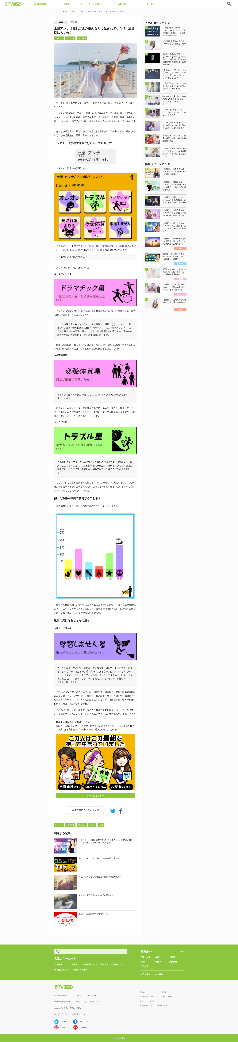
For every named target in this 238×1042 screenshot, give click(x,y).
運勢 (143, 961)
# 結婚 (101, 825)
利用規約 (165, 992)
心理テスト (103, 964)
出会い (158, 961)
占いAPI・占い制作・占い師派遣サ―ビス (69, 1014)
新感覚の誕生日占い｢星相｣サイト (72, 722)
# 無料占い (82, 38)
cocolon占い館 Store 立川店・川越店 (68, 1008)
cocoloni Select (92, 996)
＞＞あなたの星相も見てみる (70, 257)
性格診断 (144, 966)
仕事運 (172, 957)
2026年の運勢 (81, 970)
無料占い (61, 964)
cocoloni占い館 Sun (61, 996)
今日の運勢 (145, 974)
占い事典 (159, 974)
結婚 (61, 22)
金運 (157, 957)
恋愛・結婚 (145, 957)
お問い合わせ (167, 997)
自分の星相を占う (95, 795)
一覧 (182, 951)
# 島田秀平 (70, 38)
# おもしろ (59, 38)
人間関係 (173, 961)
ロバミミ (78, 996)
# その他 (92, 825)
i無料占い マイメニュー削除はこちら (153, 1005)
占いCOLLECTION (91, 1002)
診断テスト (118, 964)
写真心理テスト (63, 970)
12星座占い (74, 964)
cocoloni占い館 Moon (62, 1002)
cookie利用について (147, 997)
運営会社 (143, 992)
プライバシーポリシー (148, 1001)
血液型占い (89, 964)
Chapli (77, 1002)
